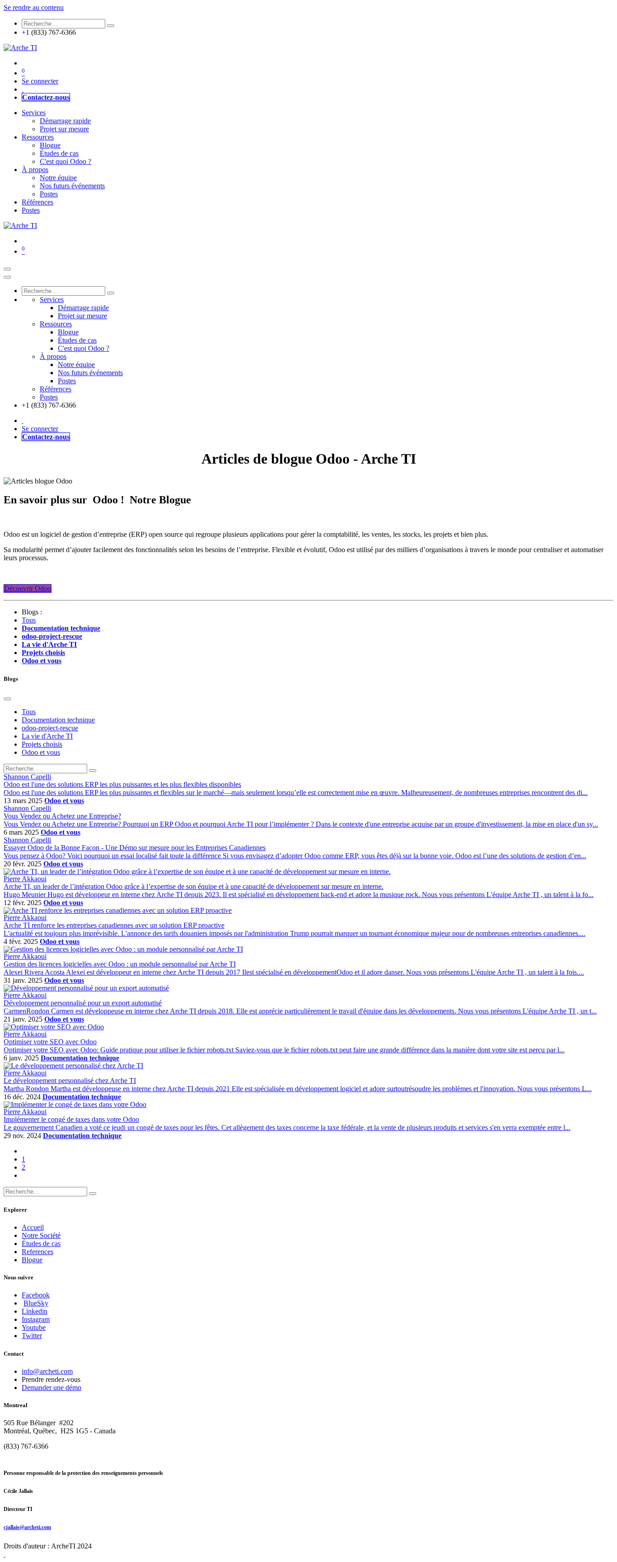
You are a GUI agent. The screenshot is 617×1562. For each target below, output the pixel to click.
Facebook (36, 1295)
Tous (29, 620)
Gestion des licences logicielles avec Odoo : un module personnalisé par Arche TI (120, 964)
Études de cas (41, 1243)
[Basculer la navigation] (7, 269)
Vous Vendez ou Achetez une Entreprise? (62, 816)
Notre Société (41, 1235)
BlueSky (35, 1303)
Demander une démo (51, 1387)
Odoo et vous (64, 800)
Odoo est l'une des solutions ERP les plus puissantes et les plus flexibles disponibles (122, 784)
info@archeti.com (47, 1371)
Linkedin (34, 1311)
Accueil (33, 1227)
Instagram (36, 1319)
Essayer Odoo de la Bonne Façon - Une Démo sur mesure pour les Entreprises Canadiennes (135, 847)
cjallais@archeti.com (27, 1527)
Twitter (32, 1335)
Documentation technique (80, 1058)
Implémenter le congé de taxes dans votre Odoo (71, 1119)
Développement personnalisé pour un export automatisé (83, 1003)
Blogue (32, 1260)
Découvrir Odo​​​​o (27, 588)
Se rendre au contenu (34, 7)
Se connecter (40, 81)
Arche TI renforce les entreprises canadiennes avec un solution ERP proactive (114, 925)
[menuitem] (22, 89)
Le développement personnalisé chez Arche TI (70, 1080)
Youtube (34, 1327)
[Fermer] (7, 277)
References (37, 1251)
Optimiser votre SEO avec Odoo (50, 1042)
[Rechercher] (110, 25)
